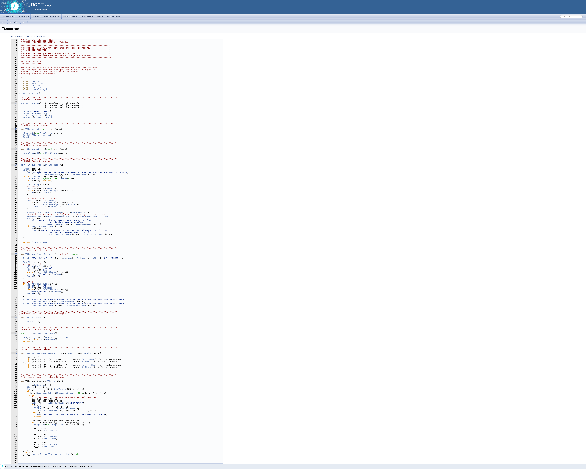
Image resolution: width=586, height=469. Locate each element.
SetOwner (35, 113)
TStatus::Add (32, 129)
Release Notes (113, 16)
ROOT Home (9, 16)
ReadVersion (60, 389)
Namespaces (70, 17)
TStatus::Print (34, 254)
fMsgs (26, 113)
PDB (25, 171)
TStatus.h (37, 81)
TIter (26, 169)
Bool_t (87, 353)
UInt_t (30, 387)
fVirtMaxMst (88, 359)
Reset (26, 137)
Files (100, 17)
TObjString (46, 133)
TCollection (51, 165)
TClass (34, 403)
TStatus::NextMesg (44, 333)
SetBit (26, 135)
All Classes (87, 17)
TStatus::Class (64, 393)
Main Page (24, 16)
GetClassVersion (66, 409)
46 (14, 129)
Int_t (22, 165)
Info (29, 173)
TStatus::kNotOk (43, 117)
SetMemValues (34, 212)
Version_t (32, 389)
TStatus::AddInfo (35, 149)
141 (14, 317)
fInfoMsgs (28, 115)
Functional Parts (52, 16)
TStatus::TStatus (29, 103)
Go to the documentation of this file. (28, 36)
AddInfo (38, 206)
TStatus (34, 93)
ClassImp (24, 93)
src (24, 22)
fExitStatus (50, 430)
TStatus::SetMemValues (38, 353)
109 (14, 254)
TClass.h (36, 87)
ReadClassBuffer (45, 393)
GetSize (43, 242)
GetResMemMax (79, 175)
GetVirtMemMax (52, 175)
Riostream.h (38, 83)
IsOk (93, 258)
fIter (26, 321)
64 (14, 165)
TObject (36, 177)
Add (32, 133)
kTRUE (44, 113)
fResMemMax (86, 367)
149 (14, 333)
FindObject (55, 204)
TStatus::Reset (34, 317)
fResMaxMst (86, 361)
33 (14, 103)
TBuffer (51, 381)
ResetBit (28, 117)
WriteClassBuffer (42, 454)
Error (37, 415)
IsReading (39, 385)
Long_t (56, 353)
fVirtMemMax (88, 365)
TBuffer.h (37, 85)
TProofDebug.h (39, 89)
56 (14, 149)
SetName (27, 111)
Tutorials (36, 16)
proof (4, 22)
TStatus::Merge (35, 165)
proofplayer (14, 22)
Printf (26, 258)
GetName (44, 192)
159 (14, 353)
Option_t (49, 254)
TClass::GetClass (56, 403)
